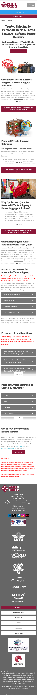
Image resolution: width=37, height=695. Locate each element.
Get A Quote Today (18, 51)
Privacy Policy (5, 671)
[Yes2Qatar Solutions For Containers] (23, 515)
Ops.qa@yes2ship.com (19, 497)
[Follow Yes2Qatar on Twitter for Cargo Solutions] (14, 515)
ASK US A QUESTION (18, 12)
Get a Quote (18, 607)
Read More (19, 101)
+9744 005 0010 (19, 446)
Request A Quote (18, 16)
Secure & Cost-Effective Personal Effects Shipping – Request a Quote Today (19, 170)
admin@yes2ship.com (19, 509)
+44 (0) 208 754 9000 (19, 511)
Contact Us (18, 452)
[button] (18, 294)
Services (18, 623)
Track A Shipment (18, 612)
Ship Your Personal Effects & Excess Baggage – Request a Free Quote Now (18, 108)
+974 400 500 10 (19, 499)
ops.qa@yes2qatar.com (8, 448)
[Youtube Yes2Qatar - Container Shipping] (27, 515)
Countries (18, 628)
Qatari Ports (19, 633)
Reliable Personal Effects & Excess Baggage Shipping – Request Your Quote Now (18, 231)
